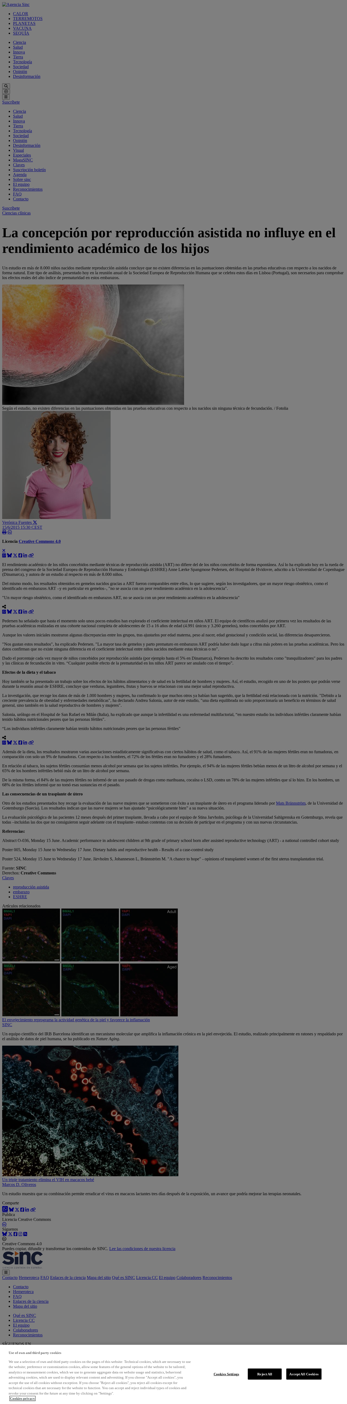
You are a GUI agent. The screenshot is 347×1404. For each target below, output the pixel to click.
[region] (173, 1374)
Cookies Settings (226, 1374)
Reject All (264, 1374)
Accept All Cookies (303, 1374)
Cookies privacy (22, 1398)
